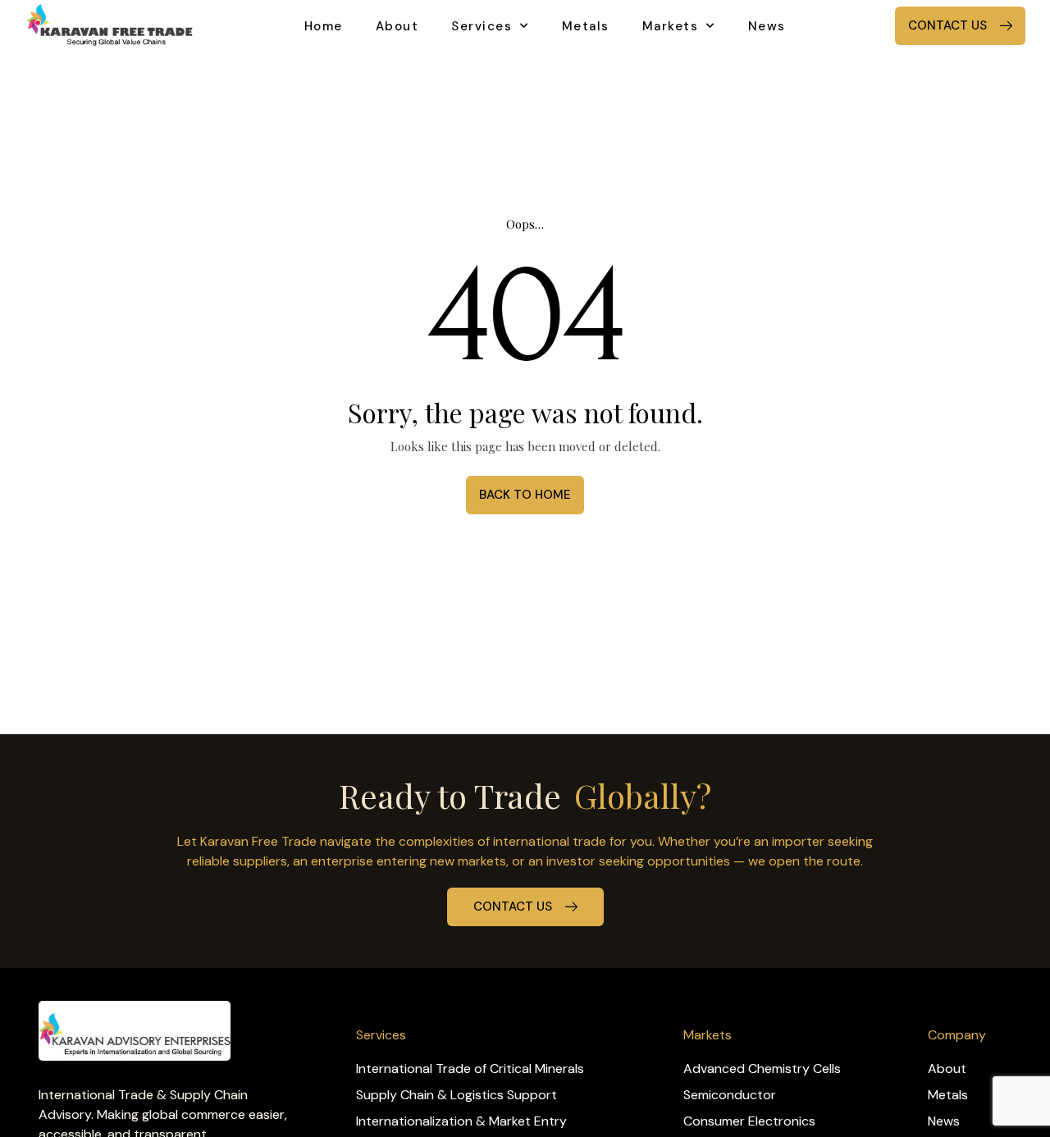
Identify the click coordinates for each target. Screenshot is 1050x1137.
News (767, 26)
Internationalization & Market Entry (461, 1121)
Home (323, 26)
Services (481, 26)
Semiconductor (729, 1094)
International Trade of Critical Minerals (470, 1068)
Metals (585, 26)
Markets (670, 26)
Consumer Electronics (749, 1121)
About (397, 26)
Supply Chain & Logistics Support (456, 1094)
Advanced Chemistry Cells (762, 1068)
